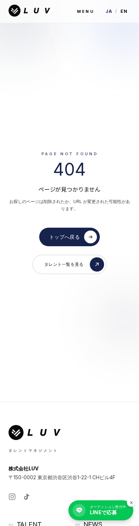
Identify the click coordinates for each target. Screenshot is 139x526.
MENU (85, 11)
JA (108, 11)
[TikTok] (26, 496)
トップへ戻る (64, 237)
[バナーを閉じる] (131, 502)
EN (124, 11)
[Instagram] (12, 496)
